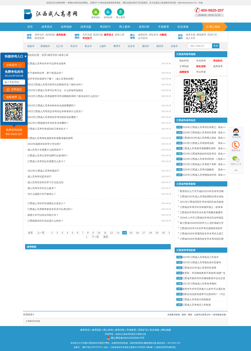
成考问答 (144, 26)
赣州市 (145, 46)
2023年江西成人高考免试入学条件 (200, 257)
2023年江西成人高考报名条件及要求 (201, 262)
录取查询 (153, 34)
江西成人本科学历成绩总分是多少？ (46, 203)
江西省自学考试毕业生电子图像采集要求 (201, 212)
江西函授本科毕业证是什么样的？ (45, 220)
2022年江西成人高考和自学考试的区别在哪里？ (52, 117)
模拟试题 (98, 34)
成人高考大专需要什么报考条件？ (45, 149)
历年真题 (87, 34)
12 (111, 232)
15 (131, 232)
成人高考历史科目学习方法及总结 (45, 182)
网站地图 (166, 329)
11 (105, 232)
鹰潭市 (117, 46)
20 (163, 232)
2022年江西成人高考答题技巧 (43, 170)
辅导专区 (52, 55)
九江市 (59, 46)
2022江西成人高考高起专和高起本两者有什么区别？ (55, 111)
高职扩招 (212, 34)
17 (144, 232)
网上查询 (124, 26)
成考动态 (39, 34)
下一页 (95, 236)
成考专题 (190, 34)
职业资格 (183, 26)
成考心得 (119, 34)
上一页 (40, 232)
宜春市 (174, 46)
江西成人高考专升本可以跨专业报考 (46, 63)
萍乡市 (74, 46)
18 (150, 232)
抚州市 (160, 46)
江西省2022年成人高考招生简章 (199, 267)
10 (98, 232)
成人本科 (190, 38)
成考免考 (218, 66)
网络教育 (201, 34)
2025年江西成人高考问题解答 (198, 169)
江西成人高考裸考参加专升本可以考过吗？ (50, 209)
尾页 (105, 236)
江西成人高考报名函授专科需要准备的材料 (50, 138)
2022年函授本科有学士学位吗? (44, 144)
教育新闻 (39, 38)
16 (137, 232)
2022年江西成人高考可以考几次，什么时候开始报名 (55, 90)
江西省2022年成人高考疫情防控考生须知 (202, 196)
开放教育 (163, 26)
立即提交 (16, 89)
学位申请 (201, 72)
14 (124, 232)
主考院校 (184, 66)
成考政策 (61, 34)
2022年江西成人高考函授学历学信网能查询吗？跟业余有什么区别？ (63, 96)
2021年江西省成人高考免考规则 (199, 283)
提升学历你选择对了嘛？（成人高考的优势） (51, 78)
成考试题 (85, 26)
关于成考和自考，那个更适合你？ (45, 73)
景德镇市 (45, 46)
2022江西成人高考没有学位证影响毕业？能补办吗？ (55, 84)
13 (118, 232)
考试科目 (218, 60)
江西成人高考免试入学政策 (196, 304)
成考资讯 (46, 26)
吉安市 (131, 46)
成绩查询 (143, 34)
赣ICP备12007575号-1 (92, 347)
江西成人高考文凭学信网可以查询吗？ (47, 155)
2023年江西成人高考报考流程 (198, 143)
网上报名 (214, 26)
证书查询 (143, 38)
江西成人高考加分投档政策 (196, 299)
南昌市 (30, 46)
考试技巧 (105, 26)
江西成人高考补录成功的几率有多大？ (47, 128)
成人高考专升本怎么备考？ (41, 188)
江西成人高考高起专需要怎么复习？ (46, 161)
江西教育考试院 (33, 321)
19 (157, 232)
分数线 (163, 34)
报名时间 (184, 60)
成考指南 (66, 26)
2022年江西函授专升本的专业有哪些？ (48, 123)
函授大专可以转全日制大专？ (43, 215)
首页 (30, 26)
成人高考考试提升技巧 (39, 176)
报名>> (222, 127)
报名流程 (201, 66)
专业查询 (201, 60)
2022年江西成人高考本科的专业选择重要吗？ (51, 105)
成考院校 (96, 329)
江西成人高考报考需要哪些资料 (199, 148)
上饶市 (102, 46)
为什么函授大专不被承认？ (41, 194)
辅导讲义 (109, 34)
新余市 (88, 46)
